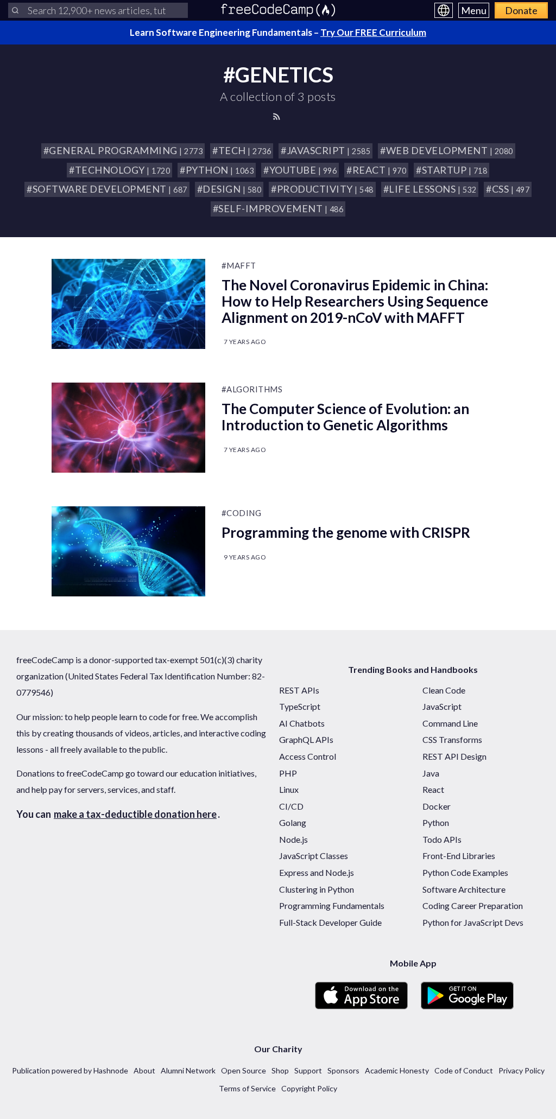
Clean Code (443, 690)
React (433, 789)
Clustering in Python (316, 889)
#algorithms (252, 389)
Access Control (307, 756)
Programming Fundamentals (331, 905)
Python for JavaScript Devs (472, 922)
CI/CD (291, 806)
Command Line (450, 723)
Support (308, 1070)
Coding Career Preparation (472, 905)
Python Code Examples (465, 872)
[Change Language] (443, 10)
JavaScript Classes (313, 855)
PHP (288, 773)
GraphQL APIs (306, 739)
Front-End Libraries (458, 855)
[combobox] (98, 10)
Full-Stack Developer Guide (330, 922)
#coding (242, 513)
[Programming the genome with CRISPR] (128, 551)
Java (430, 773)
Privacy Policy (521, 1070)
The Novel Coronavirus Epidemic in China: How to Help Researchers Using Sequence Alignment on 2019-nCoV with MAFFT (355, 301)
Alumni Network (188, 1070)
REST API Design (454, 756)
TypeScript (299, 706)
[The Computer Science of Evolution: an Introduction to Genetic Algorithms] (128, 428)
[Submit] (15, 10)
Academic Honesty (397, 1070)
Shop (280, 1070)
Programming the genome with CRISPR (346, 532)
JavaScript (442, 706)
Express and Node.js (316, 872)
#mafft (239, 265)
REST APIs (299, 690)
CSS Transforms (452, 739)
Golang (292, 822)
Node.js (293, 839)
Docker (436, 806)
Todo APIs (442, 839)
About (144, 1070)
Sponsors (343, 1070)
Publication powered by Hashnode (70, 1070)
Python (435, 822)
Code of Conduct (463, 1070)
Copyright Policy (309, 1088)
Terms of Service (247, 1088)
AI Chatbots (302, 723)
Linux (289, 789)
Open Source (243, 1070)
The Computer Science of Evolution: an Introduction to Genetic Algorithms (345, 417)
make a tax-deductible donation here (135, 814)
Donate (521, 10)
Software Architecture (464, 889)
